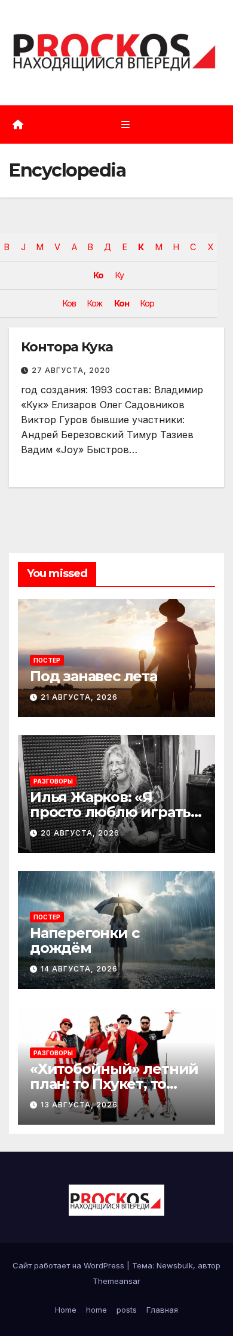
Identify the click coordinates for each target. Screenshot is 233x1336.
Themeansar (116, 1281)
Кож (94, 303)
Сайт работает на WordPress (70, 1265)
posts (126, 1309)
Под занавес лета (93, 676)
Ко (98, 275)
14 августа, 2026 (79, 968)
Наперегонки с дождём (84, 940)
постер (46, 660)
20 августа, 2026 (80, 832)
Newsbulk (175, 1265)
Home (65, 1309)
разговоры (53, 781)
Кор (147, 303)
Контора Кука (67, 347)
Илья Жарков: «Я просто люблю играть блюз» (110, 812)
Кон (121, 303)
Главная (162, 1309)
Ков (69, 303)
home (96, 1309)
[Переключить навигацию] (125, 124)
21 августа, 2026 (79, 697)
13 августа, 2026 (79, 1104)
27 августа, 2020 (71, 370)
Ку (119, 275)
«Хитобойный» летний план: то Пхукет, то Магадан (114, 1083)
